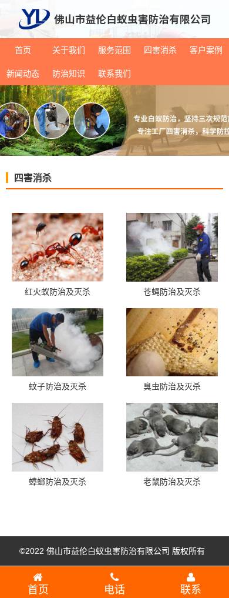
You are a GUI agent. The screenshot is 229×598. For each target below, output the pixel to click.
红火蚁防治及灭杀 (57, 291)
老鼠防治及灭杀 (172, 481)
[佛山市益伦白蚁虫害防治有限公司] (114, 33)
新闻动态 (22, 73)
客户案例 (206, 50)
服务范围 (114, 50)
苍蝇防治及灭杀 (172, 291)
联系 (190, 590)
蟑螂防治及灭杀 (57, 481)
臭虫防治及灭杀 (172, 386)
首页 (23, 50)
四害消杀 (160, 50)
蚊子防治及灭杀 (57, 386)
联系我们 (114, 73)
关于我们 (68, 50)
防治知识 (68, 73)
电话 (114, 590)
